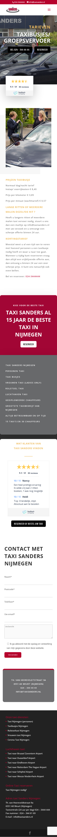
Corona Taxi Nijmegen (18, 739)
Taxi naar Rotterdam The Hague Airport (27, 767)
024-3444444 (33, 276)
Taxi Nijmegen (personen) (20, 721)
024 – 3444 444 (42, 809)
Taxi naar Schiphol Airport (20, 771)
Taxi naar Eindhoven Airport (21, 762)
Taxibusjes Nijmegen (18, 726)
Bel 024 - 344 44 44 (19, 49)
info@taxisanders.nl (23, 816)
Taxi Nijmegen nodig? (16, 789)
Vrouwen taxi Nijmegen (19, 735)
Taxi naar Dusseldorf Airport (21, 758)
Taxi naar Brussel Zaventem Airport (25, 753)
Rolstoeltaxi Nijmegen (18, 730)
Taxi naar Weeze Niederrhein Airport (26, 776)
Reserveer (42, 49)
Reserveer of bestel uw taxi (28, 523)
